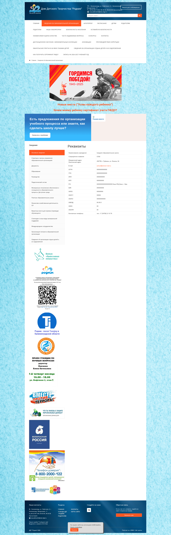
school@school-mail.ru (104, 166)
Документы (35, 166)
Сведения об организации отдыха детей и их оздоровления (97, 48)
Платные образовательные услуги (43, 198)
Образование (36, 171)
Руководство (36, 177)
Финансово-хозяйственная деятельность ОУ (45, 204)
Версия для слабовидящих (131, 7)
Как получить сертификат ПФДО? (45, 54)
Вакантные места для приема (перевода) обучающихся (45, 212)
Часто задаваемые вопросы (73, 36)
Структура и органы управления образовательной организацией (42, 159)
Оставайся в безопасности (101, 29)
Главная (36, 23)
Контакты (105, 36)
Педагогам (37, 29)
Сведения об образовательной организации (61, 23)
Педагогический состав (39, 182)
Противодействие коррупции (107, 42)
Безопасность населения (76, 29)
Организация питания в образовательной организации (45, 233)
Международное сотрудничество (42, 226)
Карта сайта (75, 512)
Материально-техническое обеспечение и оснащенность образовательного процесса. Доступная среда (45, 190)
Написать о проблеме (40, 135)
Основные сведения (38, 153)
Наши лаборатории (53, 29)
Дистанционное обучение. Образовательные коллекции (55, 42)
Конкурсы (92, 36)
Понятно (74, 530)
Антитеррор (88, 23)
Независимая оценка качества (45, 36)
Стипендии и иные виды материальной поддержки (44, 220)
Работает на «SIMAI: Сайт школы (132, 530)
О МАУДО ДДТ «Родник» (62, 513)
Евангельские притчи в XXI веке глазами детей (51, 48)
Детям (114, 23)
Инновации (86, 42)
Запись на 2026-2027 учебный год (76, 54)
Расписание (102, 23)
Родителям (125, 23)
